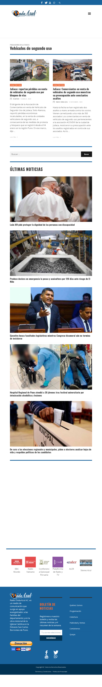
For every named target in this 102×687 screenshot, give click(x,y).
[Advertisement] (55, 28)
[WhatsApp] (54, 2)
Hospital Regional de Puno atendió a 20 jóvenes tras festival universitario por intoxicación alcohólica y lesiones (47, 394)
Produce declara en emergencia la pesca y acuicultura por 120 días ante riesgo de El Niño (50, 280)
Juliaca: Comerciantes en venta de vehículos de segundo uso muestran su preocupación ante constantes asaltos (72, 93)
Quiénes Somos (76, 605)
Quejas (72, 634)
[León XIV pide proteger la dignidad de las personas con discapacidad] (47, 199)
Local (12, 85)
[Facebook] (42, 2)
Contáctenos (75, 628)
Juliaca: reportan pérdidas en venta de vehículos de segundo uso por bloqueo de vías (28, 92)
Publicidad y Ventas (77, 623)
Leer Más (13, 137)
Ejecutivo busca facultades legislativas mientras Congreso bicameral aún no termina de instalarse (50, 337)
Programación (75, 611)
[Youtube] (50, 2)
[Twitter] (46, 2)
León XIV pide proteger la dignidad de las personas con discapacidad (42, 224)
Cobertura (74, 617)
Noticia (18, 85)
